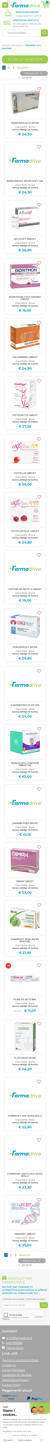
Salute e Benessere (13, 45)
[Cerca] (44, 33)
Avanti (22, 67)
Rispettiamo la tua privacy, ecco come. (17, 1431)
